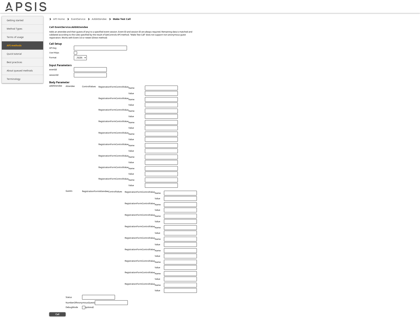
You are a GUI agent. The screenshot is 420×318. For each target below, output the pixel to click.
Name (131, 87)
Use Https (54, 52)
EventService (78, 19)
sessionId (53, 74)
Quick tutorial (14, 53)
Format (52, 57)
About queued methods (20, 70)
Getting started (15, 20)
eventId (53, 69)
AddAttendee (99, 19)
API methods (14, 45)
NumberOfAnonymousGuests (80, 302)
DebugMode (72, 307)
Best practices (14, 62)
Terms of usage (15, 37)
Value (131, 93)
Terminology (13, 78)
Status (69, 297)
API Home (59, 19)
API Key (53, 47)
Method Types (14, 28)
